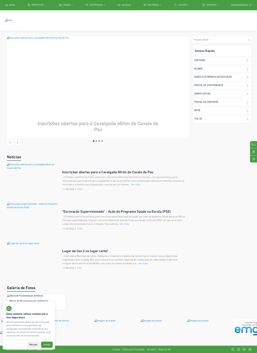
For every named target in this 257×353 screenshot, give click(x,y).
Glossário (151, 349)
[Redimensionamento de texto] (253, 144)
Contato (116, 349)
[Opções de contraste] (253, 158)
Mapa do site (164, 349)
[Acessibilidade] (253, 151)
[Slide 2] (96, 141)
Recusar (33, 344)
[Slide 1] (93, 141)
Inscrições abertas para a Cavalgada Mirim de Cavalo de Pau (107, 172)
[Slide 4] (102, 141)
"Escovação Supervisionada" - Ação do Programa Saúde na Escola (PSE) (116, 212)
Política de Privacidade (133, 349)
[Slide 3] (99, 141)
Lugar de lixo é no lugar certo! (85, 251)
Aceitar (46, 344)
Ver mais (135, 184)
